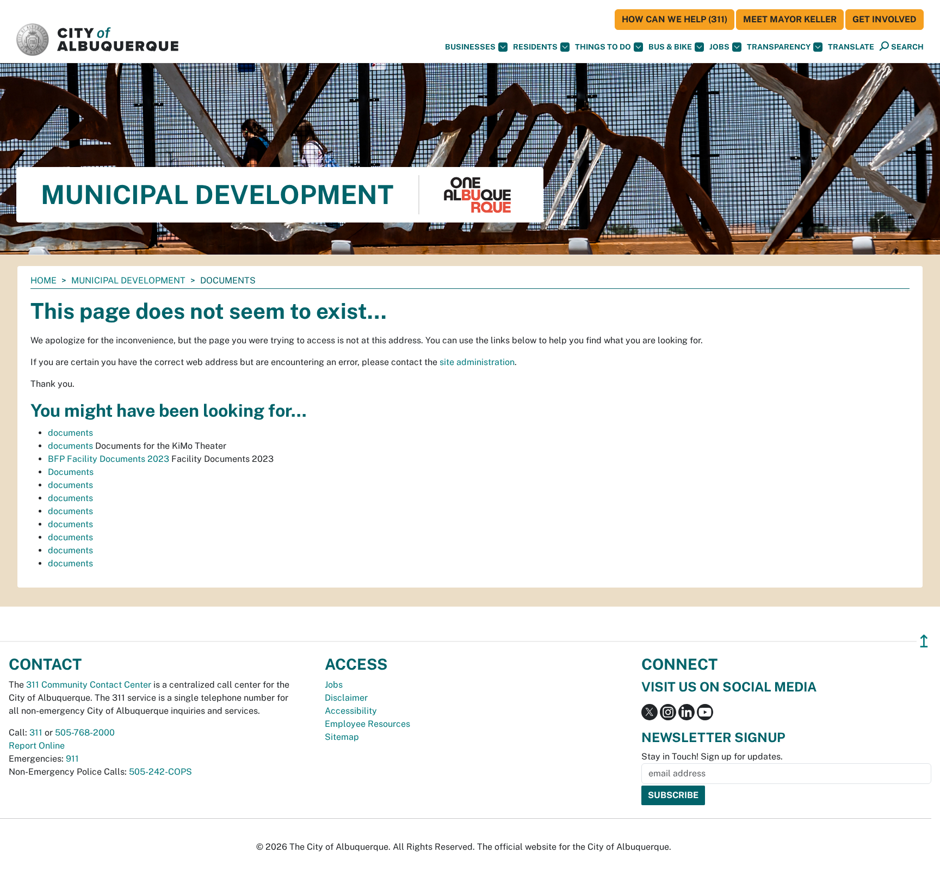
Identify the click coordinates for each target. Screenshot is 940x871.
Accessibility (351, 711)
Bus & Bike (670, 46)
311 (35, 732)
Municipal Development (128, 280)
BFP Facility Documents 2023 (108, 459)
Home (43, 280)
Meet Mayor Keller (790, 19)
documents (70, 433)
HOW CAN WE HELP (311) (674, 19)
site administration (477, 362)
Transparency (779, 46)
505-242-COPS (160, 772)
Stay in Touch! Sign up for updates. (712, 756)
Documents (71, 472)
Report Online (37, 745)
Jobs (719, 46)
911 (72, 758)
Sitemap (342, 737)
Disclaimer (346, 698)
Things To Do (603, 46)
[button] (851, 47)
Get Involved (884, 19)
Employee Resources (367, 724)
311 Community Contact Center (88, 684)
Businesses (470, 46)
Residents (535, 46)
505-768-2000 (85, 732)
